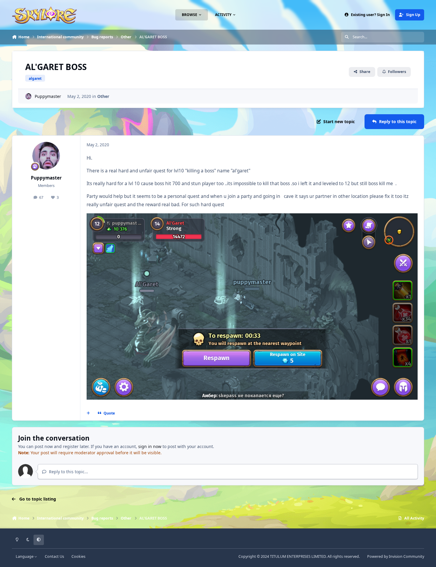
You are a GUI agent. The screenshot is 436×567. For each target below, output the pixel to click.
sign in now (149, 446)
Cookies (78, 556)
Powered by (395, 556)
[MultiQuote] (88, 413)
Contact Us (54, 556)
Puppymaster (48, 96)
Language (25, 556)
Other (103, 96)
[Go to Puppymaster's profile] (28, 96)
